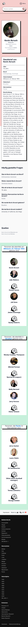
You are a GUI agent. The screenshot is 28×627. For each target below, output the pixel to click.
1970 (3, 589)
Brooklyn (4, 205)
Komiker (4, 531)
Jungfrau (4, 559)
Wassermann (5, 569)
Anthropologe (7, 73)
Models (3, 539)
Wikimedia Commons (11, 44)
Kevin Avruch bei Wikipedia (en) (10, 232)
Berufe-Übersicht (6, 616)
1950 (3, 581)
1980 (3, 592)
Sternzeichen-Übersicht (8, 614)
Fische (5, 89)
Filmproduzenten (6, 535)
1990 (3, 594)
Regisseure (4, 533)
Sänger (3, 524)
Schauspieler (5, 522)
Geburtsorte (5, 612)
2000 (3, 596)
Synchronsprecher (6, 537)
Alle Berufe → (5, 541)
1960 (3, 585)
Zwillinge (4, 553)
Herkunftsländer (6, 610)
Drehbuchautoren (6, 529)
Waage (3, 561)
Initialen (3, 607)
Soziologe (15, 73)
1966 (3, 587)
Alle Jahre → (5, 598)
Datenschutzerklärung (14, 624)
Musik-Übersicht (6, 618)
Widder (3, 549)
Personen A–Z (5, 605)
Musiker (4, 527)
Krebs (3, 555)
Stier (3, 551)
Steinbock (4, 567)
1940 (3, 579)
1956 (3, 583)
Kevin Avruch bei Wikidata (8, 234)
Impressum (6, 512)
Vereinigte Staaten (7, 183)
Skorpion (4, 563)
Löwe (3, 557)
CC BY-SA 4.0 (11, 49)
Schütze (4, 565)
